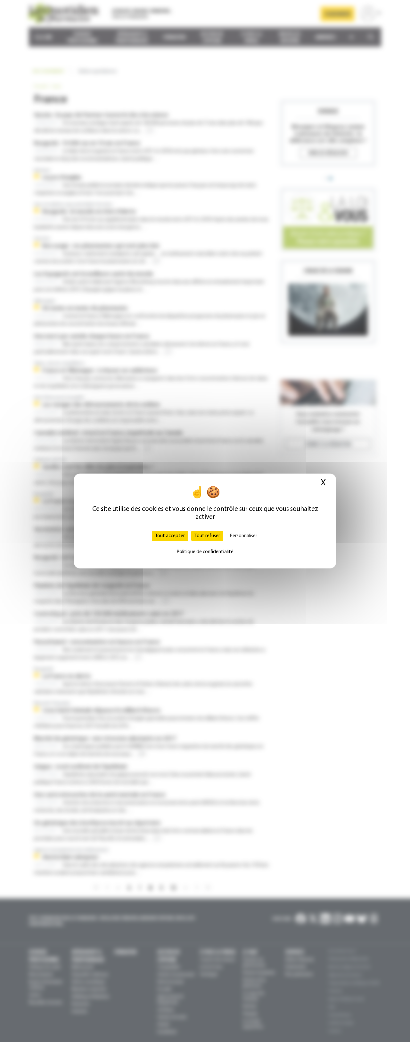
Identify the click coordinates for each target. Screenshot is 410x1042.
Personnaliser (243, 535)
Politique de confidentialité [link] (205, 551)
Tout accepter (170, 535)
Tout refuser (207, 535)
